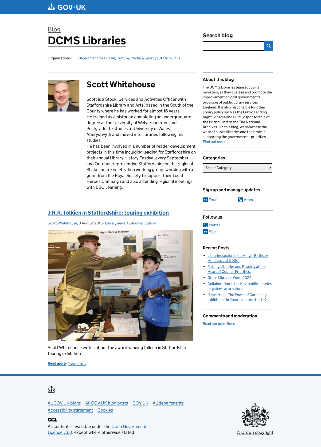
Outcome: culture (141, 223)
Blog (54, 29)
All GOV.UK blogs (64, 403)
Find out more (214, 141)
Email (213, 199)
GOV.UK (140, 403)
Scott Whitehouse (62, 223)
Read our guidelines (219, 323)
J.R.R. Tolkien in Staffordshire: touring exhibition (108, 212)
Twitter (214, 225)
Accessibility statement (70, 410)
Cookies (105, 410)
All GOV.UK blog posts (106, 403)
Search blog (218, 35)
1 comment (77, 363)
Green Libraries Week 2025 (229, 277)
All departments (168, 403)
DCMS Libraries (87, 40)
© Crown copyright (255, 432)
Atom (248, 199)
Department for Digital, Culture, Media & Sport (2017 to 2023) (129, 58)
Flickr (213, 231)
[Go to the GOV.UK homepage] (67, 7)
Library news (115, 223)
